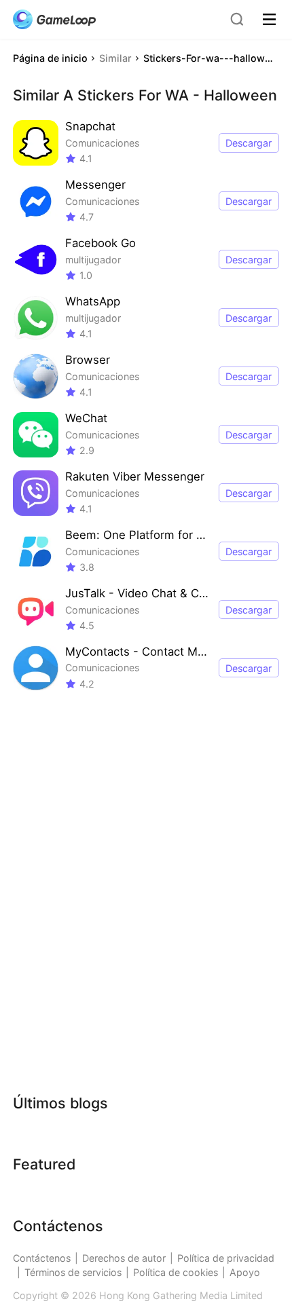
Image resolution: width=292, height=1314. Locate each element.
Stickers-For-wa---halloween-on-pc (210, 58)
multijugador (93, 259)
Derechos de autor (124, 1258)
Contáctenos (42, 1258)
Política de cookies (175, 1272)
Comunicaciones (102, 143)
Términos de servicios (73, 1272)
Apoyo (245, 1272)
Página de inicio (50, 58)
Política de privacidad (225, 1258)
